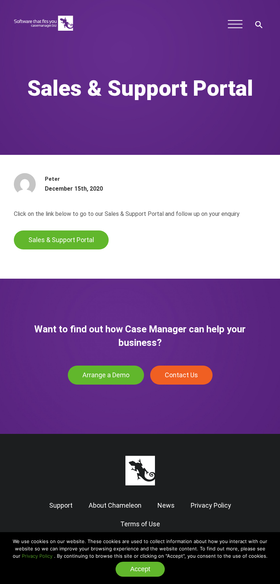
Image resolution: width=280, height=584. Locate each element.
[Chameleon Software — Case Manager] (43, 35)
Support (61, 505)
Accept (140, 569)
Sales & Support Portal (61, 240)
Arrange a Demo (105, 375)
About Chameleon (115, 505)
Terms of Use (140, 524)
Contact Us (181, 375)
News (166, 505)
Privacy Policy (37, 556)
